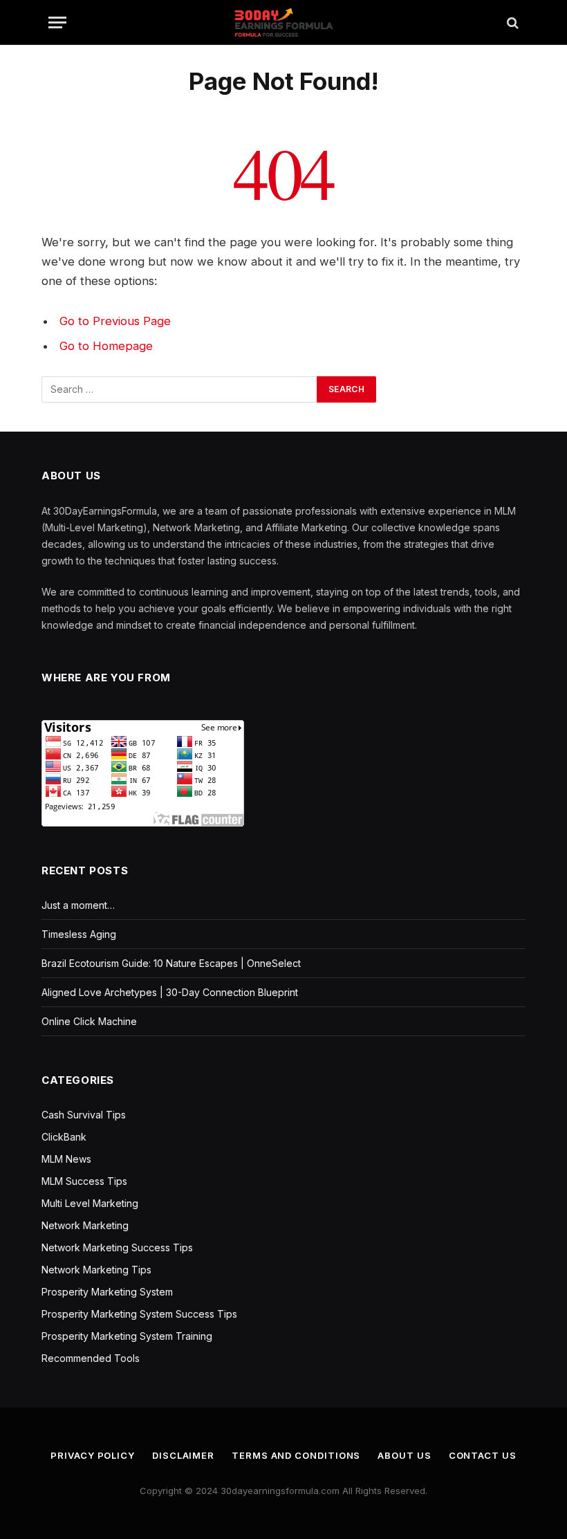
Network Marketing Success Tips (117, 1247)
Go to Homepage (106, 346)
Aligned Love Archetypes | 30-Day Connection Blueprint (169, 992)
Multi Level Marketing (89, 1203)
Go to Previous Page (115, 321)
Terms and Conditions (296, 1455)
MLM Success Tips (84, 1181)
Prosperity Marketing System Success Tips (139, 1314)
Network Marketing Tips (96, 1269)
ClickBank (63, 1137)
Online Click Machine (89, 1021)
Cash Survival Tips (83, 1115)
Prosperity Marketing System (107, 1292)
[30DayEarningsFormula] (283, 22)
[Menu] (57, 22)
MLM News (66, 1159)
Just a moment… (78, 905)
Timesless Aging (78, 934)
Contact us (483, 1455)
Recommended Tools (90, 1358)
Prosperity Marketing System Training (126, 1336)
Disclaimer (183, 1455)
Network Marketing (85, 1225)
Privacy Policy (92, 1455)
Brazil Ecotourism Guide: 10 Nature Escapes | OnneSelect (171, 963)
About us (404, 1455)
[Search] (511, 22)
